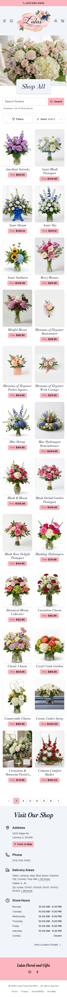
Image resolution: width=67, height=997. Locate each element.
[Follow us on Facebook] (37, 972)
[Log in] (56, 21)
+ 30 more (44, 879)
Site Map (51, 991)
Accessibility (38, 991)
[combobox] (49, 119)
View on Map (24, 844)
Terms (14, 991)
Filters (20, 119)
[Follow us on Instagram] (29, 972)
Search (58, 101)
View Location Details (46, 944)
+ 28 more (26, 890)
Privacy (24, 991)
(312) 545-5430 (35, 3)
